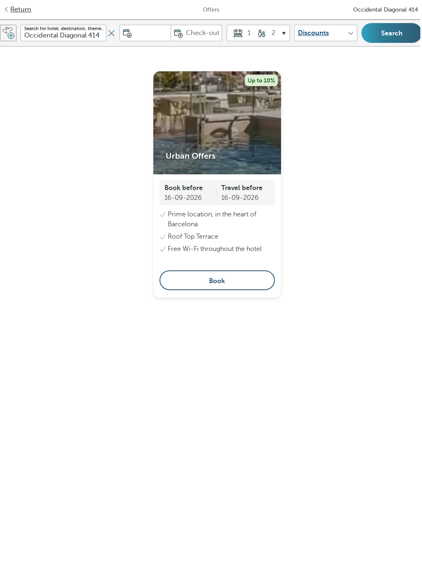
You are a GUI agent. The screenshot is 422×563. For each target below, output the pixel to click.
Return (20, 9)
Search (392, 33)
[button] (258, 33)
